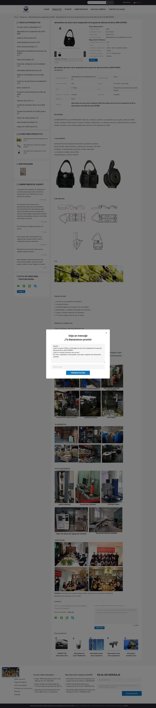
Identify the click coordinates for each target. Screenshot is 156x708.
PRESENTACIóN (78, 373)
